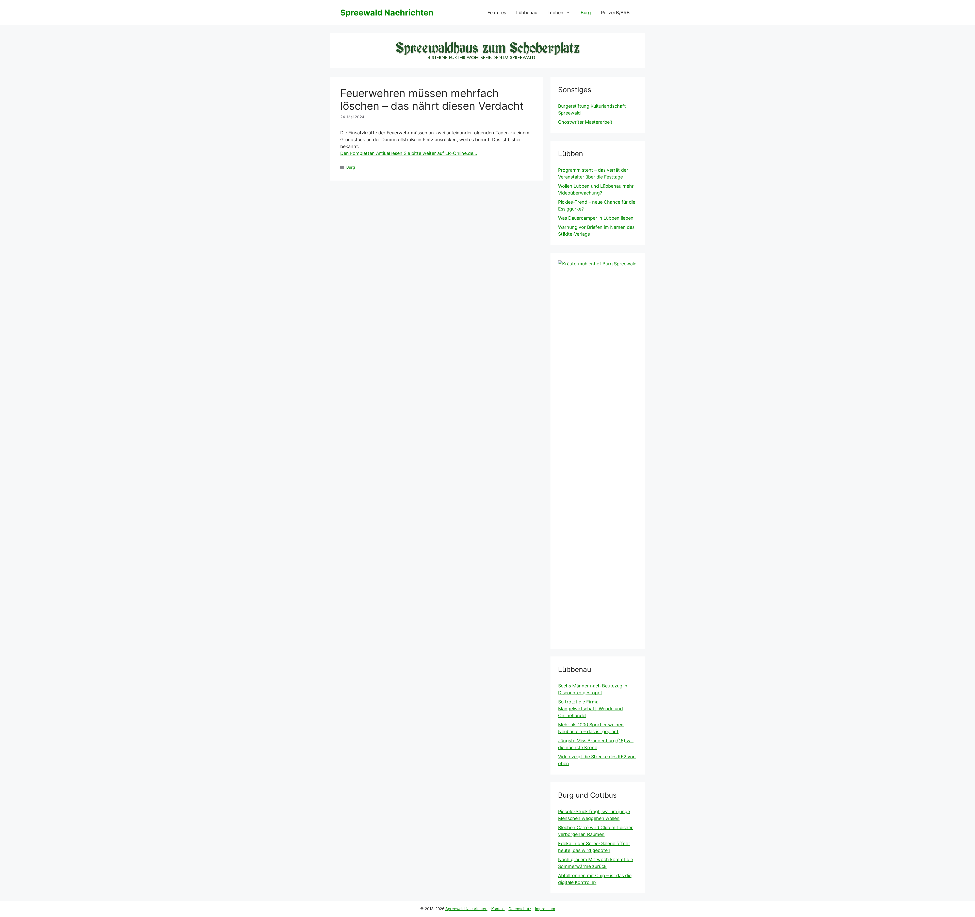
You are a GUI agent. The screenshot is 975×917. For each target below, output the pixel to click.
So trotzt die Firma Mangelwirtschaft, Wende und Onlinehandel (590, 708)
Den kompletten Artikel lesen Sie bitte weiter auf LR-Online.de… (408, 153)
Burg (586, 12)
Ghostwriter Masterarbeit (585, 122)
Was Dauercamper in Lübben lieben (595, 218)
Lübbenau (526, 12)
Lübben (555, 12)
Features (497, 12)
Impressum (545, 908)
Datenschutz (520, 908)
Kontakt (498, 908)
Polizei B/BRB (615, 12)
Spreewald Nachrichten (386, 13)
